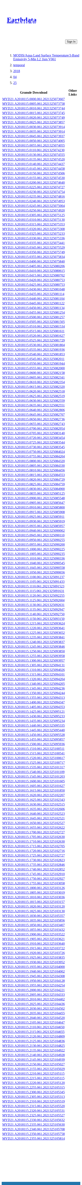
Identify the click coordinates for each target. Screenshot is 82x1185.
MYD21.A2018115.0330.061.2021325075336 (33, 238)
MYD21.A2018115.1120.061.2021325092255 (33, 595)
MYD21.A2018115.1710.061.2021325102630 (33, 841)
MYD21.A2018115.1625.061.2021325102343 (33, 800)
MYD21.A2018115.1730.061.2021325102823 (33, 860)
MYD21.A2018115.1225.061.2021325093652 (33, 632)
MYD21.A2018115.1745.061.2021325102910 (33, 874)
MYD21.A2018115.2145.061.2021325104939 (33, 1059)
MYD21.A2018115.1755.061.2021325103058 (33, 883)
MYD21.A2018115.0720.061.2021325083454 (33, 438)
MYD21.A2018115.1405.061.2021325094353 (33, 707)
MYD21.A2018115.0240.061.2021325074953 (33, 201)
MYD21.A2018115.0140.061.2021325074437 (33, 164)
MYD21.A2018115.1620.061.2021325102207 (33, 795)
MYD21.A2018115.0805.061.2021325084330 (33, 465)
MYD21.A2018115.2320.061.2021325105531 (33, 1110)
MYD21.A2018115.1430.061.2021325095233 (33, 716)
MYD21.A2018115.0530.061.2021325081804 (33, 345)
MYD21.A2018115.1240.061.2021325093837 (33, 642)
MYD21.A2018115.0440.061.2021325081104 (33, 298)
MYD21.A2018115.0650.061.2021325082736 (33, 419)
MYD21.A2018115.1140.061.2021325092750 (33, 614)
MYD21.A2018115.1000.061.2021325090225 (33, 549)
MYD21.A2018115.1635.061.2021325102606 (33, 809)
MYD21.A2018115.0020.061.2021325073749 (33, 117)
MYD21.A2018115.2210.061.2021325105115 (33, 1073)
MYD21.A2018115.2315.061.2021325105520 (33, 1106)
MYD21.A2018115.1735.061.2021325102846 (33, 864)
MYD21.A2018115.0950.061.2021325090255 (33, 540)
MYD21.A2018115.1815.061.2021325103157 (33, 902)
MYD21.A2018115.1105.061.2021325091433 (33, 581)
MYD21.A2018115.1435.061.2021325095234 (33, 721)
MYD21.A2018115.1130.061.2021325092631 (33, 605)
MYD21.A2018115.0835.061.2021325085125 (33, 493)
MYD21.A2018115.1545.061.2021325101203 (33, 776)
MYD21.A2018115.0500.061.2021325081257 (33, 317)
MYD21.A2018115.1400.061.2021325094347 (33, 702)
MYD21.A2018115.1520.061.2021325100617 (33, 758)
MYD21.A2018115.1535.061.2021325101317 (33, 767)
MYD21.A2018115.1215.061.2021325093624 (33, 623)
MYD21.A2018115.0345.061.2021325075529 (33, 247)
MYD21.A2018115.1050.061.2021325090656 (33, 572)
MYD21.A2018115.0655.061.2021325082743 (33, 424)
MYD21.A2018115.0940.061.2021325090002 (33, 530)
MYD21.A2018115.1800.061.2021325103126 (33, 888)
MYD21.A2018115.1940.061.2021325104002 (33, 971)
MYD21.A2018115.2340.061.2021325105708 (33, 1129)
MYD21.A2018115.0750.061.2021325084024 (33, 451)
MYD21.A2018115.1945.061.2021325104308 (33, 976)
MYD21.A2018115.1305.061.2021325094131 (33, 665)
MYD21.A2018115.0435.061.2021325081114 (33, 294)
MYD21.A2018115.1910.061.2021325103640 (33, 943)
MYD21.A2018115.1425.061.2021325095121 (33, 711)
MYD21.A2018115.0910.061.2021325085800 (33, 507)
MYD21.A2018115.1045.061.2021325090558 (33, 568)
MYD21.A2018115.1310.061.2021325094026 (33, 670)
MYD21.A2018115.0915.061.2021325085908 (33, 512)
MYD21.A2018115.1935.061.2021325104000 (33, 967)
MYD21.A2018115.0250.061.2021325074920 (33, 210)
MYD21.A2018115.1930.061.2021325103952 (33, 962)
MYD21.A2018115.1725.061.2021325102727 (33, 855)
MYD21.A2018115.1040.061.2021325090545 (33, 563)
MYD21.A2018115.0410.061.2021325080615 (33, 271)
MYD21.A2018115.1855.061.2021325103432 (33, 929)
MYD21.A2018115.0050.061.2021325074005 (33, 141)
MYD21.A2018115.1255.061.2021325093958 (33, 656)
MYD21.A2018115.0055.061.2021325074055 (33, 145)
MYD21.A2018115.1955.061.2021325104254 (33, 985)
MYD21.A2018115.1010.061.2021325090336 (33, 558)
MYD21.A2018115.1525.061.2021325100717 (33, 762)
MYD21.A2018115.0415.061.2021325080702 (33, 275)
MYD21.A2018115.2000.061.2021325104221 (33, 990)
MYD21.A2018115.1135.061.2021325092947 (33, 609)
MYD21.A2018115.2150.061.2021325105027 (33, 1064)
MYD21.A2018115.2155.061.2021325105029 (33, 1069)
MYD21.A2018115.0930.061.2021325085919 (33, 521)
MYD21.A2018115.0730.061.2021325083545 (33, 447)
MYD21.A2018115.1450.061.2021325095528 (33, 735)
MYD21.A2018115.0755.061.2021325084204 (33, 456)
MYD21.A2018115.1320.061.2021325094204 (33, 679)
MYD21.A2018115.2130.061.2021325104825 (33, 1045)
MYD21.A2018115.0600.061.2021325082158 (33, 373)
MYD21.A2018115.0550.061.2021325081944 (33, 363)
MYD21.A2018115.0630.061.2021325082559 (33, 400)
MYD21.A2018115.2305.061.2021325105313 (33, 1097)
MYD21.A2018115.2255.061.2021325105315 (33, 1087)
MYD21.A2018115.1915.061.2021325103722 (33, 948)
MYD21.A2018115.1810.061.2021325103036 (33, 897)
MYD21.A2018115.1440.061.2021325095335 (33, 725)
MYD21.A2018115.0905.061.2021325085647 (33, 503)
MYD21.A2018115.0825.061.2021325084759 (33, 484)
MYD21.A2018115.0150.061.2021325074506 (33, 173)
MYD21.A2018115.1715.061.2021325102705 (33, 846)
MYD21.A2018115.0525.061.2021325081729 (33, 340)
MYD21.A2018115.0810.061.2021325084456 (33, 470)
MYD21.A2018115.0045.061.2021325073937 (33, 136)
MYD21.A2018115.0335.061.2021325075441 (33, 243)
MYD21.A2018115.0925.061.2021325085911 (33, 516)
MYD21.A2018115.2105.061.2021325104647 (33, 1022)
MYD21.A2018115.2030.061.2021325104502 (33, 1008)
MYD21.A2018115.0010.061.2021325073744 (33, 108)
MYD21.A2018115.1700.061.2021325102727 (33, 832)
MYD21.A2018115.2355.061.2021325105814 (33, 1138)
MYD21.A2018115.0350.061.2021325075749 (33, 252)
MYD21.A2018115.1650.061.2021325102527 (33, 823)
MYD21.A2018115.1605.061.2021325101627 (33, 786)
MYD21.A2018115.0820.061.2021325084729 (33, 479)
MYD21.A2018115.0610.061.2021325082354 (33, 382)
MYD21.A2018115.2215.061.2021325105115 (33, 1078)
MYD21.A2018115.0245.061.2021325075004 (33, 206)
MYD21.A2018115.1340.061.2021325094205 (33, 684)
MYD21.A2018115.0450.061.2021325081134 (33, 308)
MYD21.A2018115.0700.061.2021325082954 (33, 428)
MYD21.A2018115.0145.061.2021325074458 (33, 168)
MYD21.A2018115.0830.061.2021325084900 (33, 489)
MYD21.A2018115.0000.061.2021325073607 (33, 99)
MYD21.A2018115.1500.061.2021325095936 (33, 744)
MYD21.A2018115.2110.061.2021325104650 (33, 1027)
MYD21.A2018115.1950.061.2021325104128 (33, 981)
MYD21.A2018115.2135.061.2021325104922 (33, 1050)
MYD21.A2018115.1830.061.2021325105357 (33, 916)
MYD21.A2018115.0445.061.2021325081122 (33, 303)
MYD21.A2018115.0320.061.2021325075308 (33, 229)
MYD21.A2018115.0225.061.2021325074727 (33, 187)
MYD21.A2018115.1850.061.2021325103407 (33, 925)
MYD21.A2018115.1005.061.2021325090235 (33, 554)
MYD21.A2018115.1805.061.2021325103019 (33, 892)
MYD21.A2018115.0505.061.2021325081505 (33, 322)
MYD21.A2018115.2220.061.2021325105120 (33, 1083)
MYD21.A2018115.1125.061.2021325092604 (33, 600)
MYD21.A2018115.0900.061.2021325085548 (33, 498)
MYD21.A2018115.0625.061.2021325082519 (33, 396)
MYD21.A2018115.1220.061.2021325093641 (33, 628)
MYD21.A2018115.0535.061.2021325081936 (33, 349)
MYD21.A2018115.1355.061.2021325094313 (33, 697)
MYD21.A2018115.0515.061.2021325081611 (33, 331)
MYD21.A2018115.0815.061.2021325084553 (33, 475)
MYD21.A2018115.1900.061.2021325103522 (33, 934)
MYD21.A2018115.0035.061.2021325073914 (33, 131)
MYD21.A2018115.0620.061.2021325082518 (33, 391)
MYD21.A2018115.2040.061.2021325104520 (33, 1018)
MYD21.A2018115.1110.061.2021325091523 (33, 586)
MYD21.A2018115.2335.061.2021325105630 (33, 1124)
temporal (19, 65)
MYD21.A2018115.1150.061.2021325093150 (33, 619)
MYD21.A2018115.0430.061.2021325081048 (33, 289)
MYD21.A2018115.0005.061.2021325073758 (33, 103)
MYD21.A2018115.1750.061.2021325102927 (33, 878)
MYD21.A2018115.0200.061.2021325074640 (33, 182)
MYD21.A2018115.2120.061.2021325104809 (33, 1036)
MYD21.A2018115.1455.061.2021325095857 (33, 739)
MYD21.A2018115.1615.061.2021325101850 (33, 790)
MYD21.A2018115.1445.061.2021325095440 (33, 730)
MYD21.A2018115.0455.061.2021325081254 (33, 312)
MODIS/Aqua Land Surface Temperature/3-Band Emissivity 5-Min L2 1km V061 (46, 57)
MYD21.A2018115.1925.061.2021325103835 (33, 957)
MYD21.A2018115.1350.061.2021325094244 (33, 693)
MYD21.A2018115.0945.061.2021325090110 (33, 535)
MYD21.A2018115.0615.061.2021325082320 (33, 387)
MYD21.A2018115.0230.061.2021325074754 (33, 192)
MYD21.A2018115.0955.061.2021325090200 (33, 544)
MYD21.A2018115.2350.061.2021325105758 (33, 1134)
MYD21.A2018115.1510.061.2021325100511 (33, 748)
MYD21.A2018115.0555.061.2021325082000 (33, 368)
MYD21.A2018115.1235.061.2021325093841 (33, 637)
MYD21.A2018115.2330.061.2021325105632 (33, 1120)
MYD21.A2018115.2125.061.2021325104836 (33, 1041)
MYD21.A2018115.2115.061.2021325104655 (33, 1032)
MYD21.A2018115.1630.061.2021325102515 (33, 804)
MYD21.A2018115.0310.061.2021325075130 (33, 219)
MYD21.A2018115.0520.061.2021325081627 (33, 335)
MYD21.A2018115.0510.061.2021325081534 (33, 326)
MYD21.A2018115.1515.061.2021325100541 (33, 753)
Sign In (71, 41)
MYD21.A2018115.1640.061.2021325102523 (33, 813)
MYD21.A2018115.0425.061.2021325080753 (33, 284)
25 (15, 83)
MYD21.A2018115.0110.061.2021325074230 (33, 150)
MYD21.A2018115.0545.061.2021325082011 (33, 359)
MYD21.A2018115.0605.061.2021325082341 (33, 377)
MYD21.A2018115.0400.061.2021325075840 (33, 261)
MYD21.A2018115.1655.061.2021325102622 (33, 827)
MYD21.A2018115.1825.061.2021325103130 (33, 911)
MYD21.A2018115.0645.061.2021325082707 (33, 414)
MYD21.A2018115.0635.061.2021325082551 (33, 405)
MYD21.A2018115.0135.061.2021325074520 (33, 159)
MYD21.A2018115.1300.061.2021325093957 (33, 660)
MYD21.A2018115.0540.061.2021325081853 (33, 354)
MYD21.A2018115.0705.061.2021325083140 (33, 433)
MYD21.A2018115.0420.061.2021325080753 (33, 280)
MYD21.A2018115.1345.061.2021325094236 (33, 688)
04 (15, 77)
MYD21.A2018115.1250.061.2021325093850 (33, 651)
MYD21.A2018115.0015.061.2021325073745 (33, 113)
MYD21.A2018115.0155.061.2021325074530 (33, 178)
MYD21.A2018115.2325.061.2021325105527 (33, 1115)
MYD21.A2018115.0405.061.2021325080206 (33, 266)
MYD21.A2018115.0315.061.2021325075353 (33, 224)
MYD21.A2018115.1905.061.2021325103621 (33, 939)
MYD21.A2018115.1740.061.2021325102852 (33, 869)
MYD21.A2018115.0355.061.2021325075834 (33, 257)
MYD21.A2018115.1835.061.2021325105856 (33, 920)
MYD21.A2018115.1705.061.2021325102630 (33, 837)
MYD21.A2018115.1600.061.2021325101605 (33, 781)
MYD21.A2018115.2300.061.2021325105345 (33, 1092)
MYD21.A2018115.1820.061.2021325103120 (33, 906)
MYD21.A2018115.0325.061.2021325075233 (33, 233)
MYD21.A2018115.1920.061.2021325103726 (33, 953)
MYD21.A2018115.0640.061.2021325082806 (33, 410)
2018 (16, 71)
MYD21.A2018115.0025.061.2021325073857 (33, 122)
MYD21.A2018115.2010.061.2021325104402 (33, 999)
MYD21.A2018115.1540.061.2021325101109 (33, 772)
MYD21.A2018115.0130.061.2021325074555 (33, 155)
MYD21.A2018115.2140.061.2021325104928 (33, 1055)
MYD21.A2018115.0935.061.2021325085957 (33, 526)
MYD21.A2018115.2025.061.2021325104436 (33, 1004)
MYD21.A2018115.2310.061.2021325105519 (33, 1101)
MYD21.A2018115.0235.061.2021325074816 (33, 196)
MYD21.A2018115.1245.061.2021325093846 (33, 646)
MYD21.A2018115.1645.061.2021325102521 (33, 818)
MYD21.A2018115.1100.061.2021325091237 (33, 577)
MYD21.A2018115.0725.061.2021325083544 (33, 442)
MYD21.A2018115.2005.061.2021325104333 (33, 994)
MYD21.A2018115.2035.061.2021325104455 (33, 1013)
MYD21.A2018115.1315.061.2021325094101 (33, 674)
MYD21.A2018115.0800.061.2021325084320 (33, 461)
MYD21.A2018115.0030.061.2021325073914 (33, 127)
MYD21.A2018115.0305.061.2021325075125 (33, 215)
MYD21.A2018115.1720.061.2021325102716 (33, 851)
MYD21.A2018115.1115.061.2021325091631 (33, 591)
